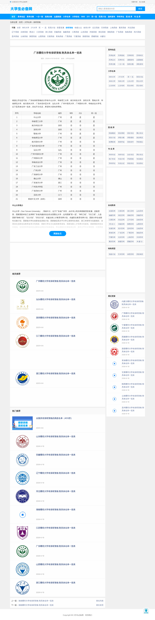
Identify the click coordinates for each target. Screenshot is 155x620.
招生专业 (130, 133)
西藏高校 (95, 36)
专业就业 (140, 159)
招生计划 (112, 137)
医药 (68, 104)
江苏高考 (121, 211)
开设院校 (130, 159)
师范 (16, 104)
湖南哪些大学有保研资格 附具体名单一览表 (36, 605)
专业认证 (121, 163)
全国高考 (112, 211)
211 (88, 16)
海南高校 (128, 32)
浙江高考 (130, 211)
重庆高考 (112, 241)
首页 (13, 16)
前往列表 (99, 601)
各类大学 (87, 27)
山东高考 (140, 211)
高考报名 (121, 55)
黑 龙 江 (112, 224)
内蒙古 (103, 36)
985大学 (25, 27)
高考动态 (21, 16)
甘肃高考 (112, 228)
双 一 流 (42, 27)
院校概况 (112, 133)
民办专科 (140, 85)
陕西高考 (130, 224)
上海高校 (113, 27)
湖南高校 (110, 32)
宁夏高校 (77, 36)
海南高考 (140, 233)
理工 (63, 100)
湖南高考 (130, 215)
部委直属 (60, 27)
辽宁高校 (15, 32)
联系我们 (88, 615)
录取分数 (121, 137)
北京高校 (96, 27)
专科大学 (121, 81)
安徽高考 (140, 215)
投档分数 (48, 16)
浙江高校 (49, 32)
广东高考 (121, 233)
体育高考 (130, 254)
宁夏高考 (112, 237)
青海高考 (112, 233)
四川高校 (137, 32)
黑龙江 (32, 32)
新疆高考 (121, 241)
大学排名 (75, 16)
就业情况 (140, 137)
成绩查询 (130, 60)
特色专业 (130, 163)
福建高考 (112, 215)
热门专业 (112, 159)
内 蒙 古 (140, 241)
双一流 (94, 16)
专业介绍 (121, 159)
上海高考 (130, 237)
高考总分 (112, 60)
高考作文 (121, 60)
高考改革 (112, 55)
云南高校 (24, 36)
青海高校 (59, 36)
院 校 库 (129, 16)
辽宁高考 (130, 220)
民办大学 (140, 81)
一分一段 (39, 16)
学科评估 (120, 16)
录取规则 (130, 137)
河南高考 (121, 224)
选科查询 (111, 16)
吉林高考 (140, 220)
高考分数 (30, 16)
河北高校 (131, 27)
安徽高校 (57, 32)
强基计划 (112, 254)
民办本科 (130, 85)
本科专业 (112, 154)
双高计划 (102, 16)
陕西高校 (33, 36)
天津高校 (104, 27)
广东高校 (119, 32)
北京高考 (121, 237)
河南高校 (93, 32)
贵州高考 (130, 228)
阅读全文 (58, 233)
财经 (37, 174)
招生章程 (121, 133)
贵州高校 (15, 36)
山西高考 (140, 224)
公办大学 (130, 81)
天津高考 (140, 237)
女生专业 (130, 154)
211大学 (34, 27)
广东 (30, 100)
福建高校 (66, 32)
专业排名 (140, 163)
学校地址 (140, 142)
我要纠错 (134, 2)
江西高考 (112, 220)
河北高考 (121, 220)
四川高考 (121, 228)
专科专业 (121, 154)
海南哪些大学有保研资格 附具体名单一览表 (36, 601)
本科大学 (112, 81)
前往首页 (99, 605)
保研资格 (37, 22)
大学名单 (66, 16)
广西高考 (130, 233)
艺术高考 (121, 254)
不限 (13, 27)
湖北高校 (102, 32)
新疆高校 (86, 36)
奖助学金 (121, 142)
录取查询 (140, 64)
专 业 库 (137, 16)
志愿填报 (57, 16)
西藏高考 (130, 241)
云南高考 (140, 228)
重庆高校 (122, 27)
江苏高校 (40, 32)
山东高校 (84, 32)
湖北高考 (121, 215)
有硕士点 (78, 27)
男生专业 (140, 154)
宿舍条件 (130, 142)
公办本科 (112, 85)
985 (83, 16)
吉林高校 (24, 32)
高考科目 (140, 55)
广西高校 (68, 36)
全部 (19, 27)
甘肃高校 (50, 36)
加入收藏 (142, 2)
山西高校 (42, 36)
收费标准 (112, 142)
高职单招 (140, 254)
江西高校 (75, 32)
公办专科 (121, 85)
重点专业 (140, 133)
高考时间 (130, 55)
